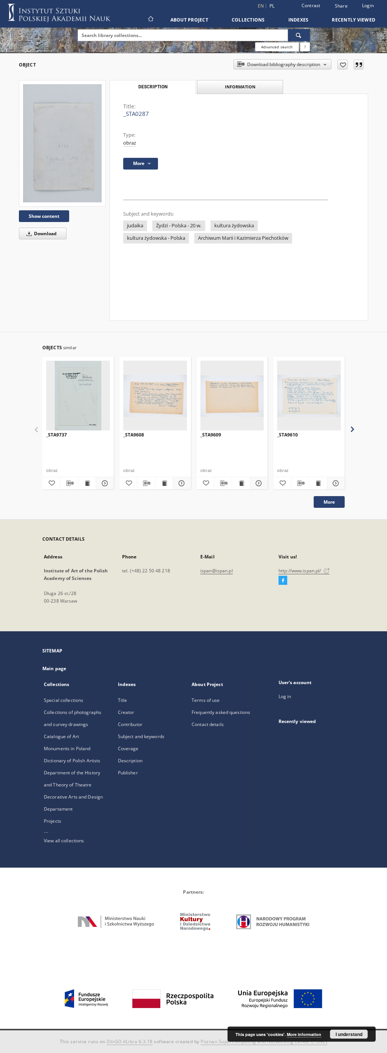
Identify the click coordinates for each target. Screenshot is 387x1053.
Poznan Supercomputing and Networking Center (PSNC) (264, 1041)
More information (304, 1034)
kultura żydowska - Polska (156, 238)
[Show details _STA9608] (180, 483)
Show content (44, 216)
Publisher (128, 772)
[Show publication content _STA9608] (164, 483)
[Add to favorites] (342, 64)
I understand (349, 1034)
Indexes (298, 20)
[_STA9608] (155, 396)
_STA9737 (56, 435)
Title (122, 700)
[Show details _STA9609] (257, 483)
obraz (129, 143)
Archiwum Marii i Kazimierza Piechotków (243, 238)
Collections (248, 20)
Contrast (311, 5)
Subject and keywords (141, 736)
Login (368, 5)
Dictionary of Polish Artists (72, 760)
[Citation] (359, 64)
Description (130, 760)
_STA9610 (287, 435)
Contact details (208, 724)
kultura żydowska (234, 225)
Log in (285, 696)
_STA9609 (210, 435)
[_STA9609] (232, 396)
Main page (54, 668)
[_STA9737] (78, 396)
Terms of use (206, 700)
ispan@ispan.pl (216, 570)
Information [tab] (240, 86)
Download (45, 233)
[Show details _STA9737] (103, 483)
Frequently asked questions (221, 712)
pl (272, 5)
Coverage (128, 748)
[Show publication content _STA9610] (318, 483)
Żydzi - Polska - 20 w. (178, 225)
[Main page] (150, 19)
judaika (135, 225)
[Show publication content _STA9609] (240, 483)
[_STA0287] (62, 143)
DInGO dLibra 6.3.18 (130, 1041)
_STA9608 (133, 435)
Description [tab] (152, 86)
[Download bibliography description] (68, 483)
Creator (126, 712)
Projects (52, 821)
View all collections (64, 840)
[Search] (299, 35)
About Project (189, 20)
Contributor (130, 724)
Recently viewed (353, 20)
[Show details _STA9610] (335, 483)
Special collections (63, 700)
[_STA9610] (309, 396)
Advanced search (277, 46)
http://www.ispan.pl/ (300, 570)
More (329, 502)
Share (341, 6)
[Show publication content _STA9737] (87, 483)
